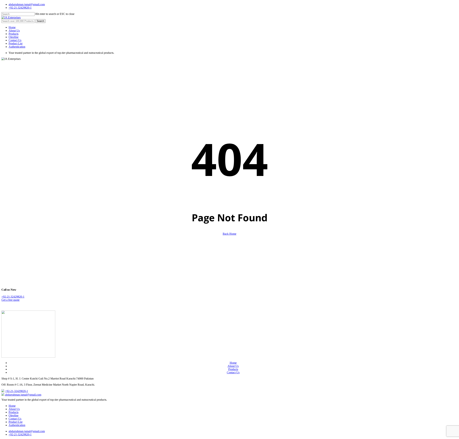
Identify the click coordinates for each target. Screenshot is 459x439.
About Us (233, 366)
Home (233, 362)
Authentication (17, 425)
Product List (15, 421)
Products (233, 369)
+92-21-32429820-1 (12, 296)
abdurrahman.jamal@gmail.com (23, 394)
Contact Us (233, 372)
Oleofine (13, 415)
